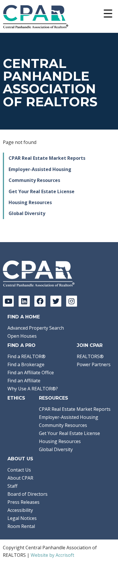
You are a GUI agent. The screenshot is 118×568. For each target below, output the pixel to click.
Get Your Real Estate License (41, 191)
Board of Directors (27, 494)
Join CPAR (90, 345)
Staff (12, 486)
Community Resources (34, 180)
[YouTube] (8, 301)
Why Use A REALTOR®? (32, 388)
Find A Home (23, 317)
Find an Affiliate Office (30, 372)
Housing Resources (30, 202)
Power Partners (94, 364)
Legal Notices (22, 518)
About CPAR (20, 478)
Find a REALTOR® (26, 356)
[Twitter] (55, 301)
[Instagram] (71, 301)
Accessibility (20, 510)
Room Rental (21, 526)
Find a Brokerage (25, 364)
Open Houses (22, 336)
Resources (53, 398)
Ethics (16, 398)
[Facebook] (39, 301)
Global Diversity (27, 213)
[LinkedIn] (24, 301)
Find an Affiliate (23, 380)
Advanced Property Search (35, 328)
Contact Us (19, 470)
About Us (20, 458)
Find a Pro (21, 345)
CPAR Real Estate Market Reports (47, 158)
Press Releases (23, 502)
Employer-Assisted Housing (40, 169)
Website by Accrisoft (52, 555)
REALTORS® (90, 356)
